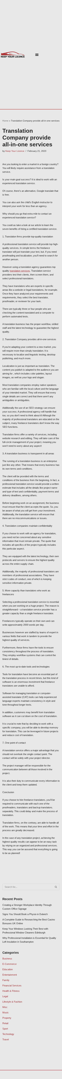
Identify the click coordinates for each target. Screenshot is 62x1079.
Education (7, 969)
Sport (5, 1028)
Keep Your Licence (14, 151)
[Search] (56, 887)
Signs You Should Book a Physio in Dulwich (25, 914)
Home (5, 120)
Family (5, 980)
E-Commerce (9, 964)
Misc (4, 1007)
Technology (8, 1034)
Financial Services (11, 985)
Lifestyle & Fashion (12, 1001)
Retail (5, 1023)
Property (6, 1018)
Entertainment (9, 974)
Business (7, 958)
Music (5, 1012)
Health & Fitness (11, 991)
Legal (5, 996)
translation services (20, 270)
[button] (36, 54)
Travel (5, 1039)
